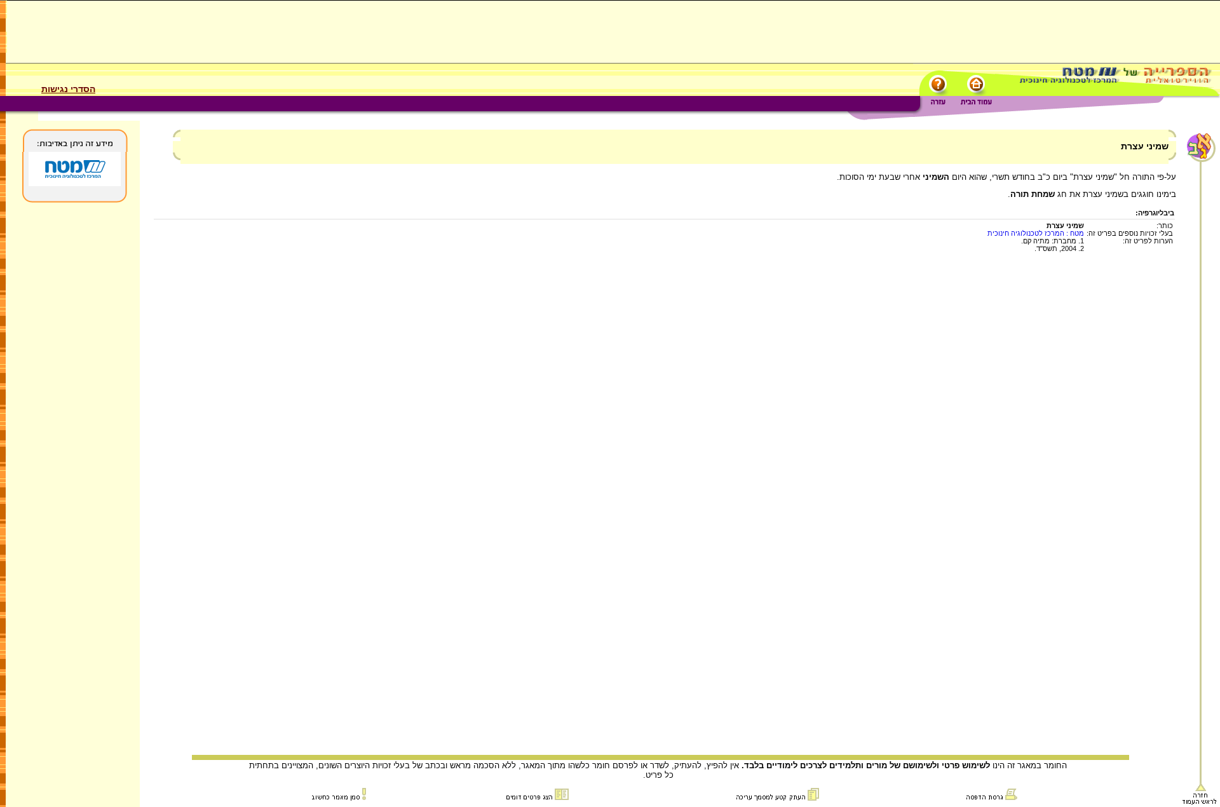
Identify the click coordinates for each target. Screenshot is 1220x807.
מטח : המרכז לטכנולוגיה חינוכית (1035, 233)
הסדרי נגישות (68, 89)
